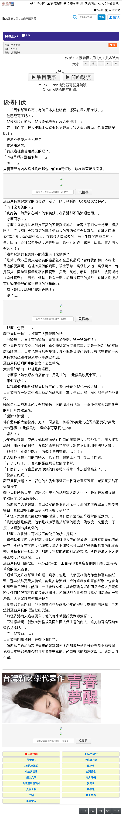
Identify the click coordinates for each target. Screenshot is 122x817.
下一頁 (117, 811)
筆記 (108, 811)
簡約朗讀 (80, 77)
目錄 (92, 811)
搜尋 (85, 192)
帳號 (116, 17)
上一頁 (84, 811)
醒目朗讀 (45, 77)
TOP (100, 811)
